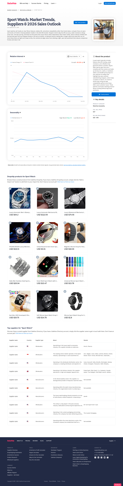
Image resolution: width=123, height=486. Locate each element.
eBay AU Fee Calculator (35, 457)
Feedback (117, 484)
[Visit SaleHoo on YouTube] (104, 457)
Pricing (46, 3)
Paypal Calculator (34, 452)
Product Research (12, 457)
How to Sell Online (78, 452)
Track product (81, 22)
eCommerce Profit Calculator (37, 450)
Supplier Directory (12, 450)
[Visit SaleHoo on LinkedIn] (98, 457)
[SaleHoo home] (10, 441)
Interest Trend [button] (28, 62)
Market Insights (12, 10)
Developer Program (56, 450)
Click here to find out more (65, 182)
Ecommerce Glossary (57, 455)
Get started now (110, 3)
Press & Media (52, 481)
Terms (58, 481)
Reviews (35, 441)
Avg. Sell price (97, 109)
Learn (53, 3)
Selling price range (99, 115)
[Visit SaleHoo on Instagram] (101, 457)
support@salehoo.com (100, 450)
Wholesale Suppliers (13, 460)
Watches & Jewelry (25, 10)
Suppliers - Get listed (13, 475)
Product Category (99, 103)
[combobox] (73, 56)
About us (9, 470)
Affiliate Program (12, 472)
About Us (20, 441)
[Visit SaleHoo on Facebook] (95, 457)
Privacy (63, 481)
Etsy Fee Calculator (34, 460)
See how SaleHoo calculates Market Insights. (75, 165)
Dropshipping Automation (14, 452)
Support (49, 441)
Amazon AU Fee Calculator (36, 455)
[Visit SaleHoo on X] (108, 457)
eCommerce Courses (13, 455)
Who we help (24, 3)
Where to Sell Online (78, 455)
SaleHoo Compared (56, 457)
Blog (42, 441)
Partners (53, 452)
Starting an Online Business (80, 450)
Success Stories (36, 3)
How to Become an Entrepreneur (82, 461)
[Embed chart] (83, 56)
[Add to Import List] (10, 188)
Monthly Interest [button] (16, 118)
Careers (46, 481)
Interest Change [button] (16, 62)
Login (100, 3)
